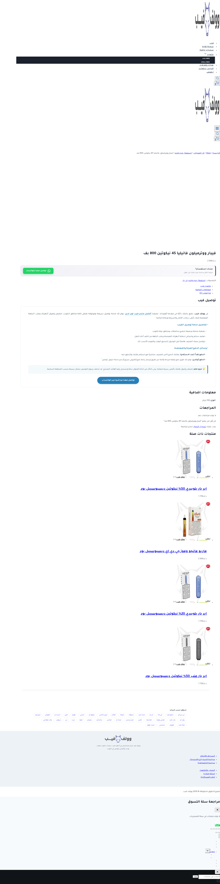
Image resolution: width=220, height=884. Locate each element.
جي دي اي (181, 715)
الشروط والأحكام (207, 756)
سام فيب (99, 720)
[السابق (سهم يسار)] (219, 832)
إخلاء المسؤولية (208, 777)
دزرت (73, 720)
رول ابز (182, 720)
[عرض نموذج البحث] (217, 78)
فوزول (171, 725)
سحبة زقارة (208, 47)
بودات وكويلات (207, 65)
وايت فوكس (47, 720)
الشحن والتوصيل (207, 770)
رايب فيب (172, 720)
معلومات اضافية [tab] (203, 290)
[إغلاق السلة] (217, 810)
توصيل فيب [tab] (205, 286)
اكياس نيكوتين (206, 69)
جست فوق (151, 725)
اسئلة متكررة (209, 774)
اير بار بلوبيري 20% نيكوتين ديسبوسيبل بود (174, 614)
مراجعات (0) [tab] (205, 293)
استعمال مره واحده (196, 281)
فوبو (73, 715)
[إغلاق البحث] (217, 872)
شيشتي (162, 725)
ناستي (82, 715)
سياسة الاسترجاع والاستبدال (202, 760)
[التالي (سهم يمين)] (216, 832)
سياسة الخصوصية (206, 763)
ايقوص (210, 72)
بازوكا (122, 715)
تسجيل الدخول (199, 427)
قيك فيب (181, 725)
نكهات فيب (206, 58)
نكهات (212, 852)
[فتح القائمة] (217, 129)
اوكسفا (149, 720)
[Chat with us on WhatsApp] (217, 825)
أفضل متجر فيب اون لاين (138, 314)
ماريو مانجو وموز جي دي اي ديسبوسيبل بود (173, 551)
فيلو (81, 720)
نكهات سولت (205, 62)
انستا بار (57, 715)
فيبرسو (37, 715)
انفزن (140, 720)
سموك (131, 715)
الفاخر (114, 715)
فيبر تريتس (130, 720)
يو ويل (89, 720)
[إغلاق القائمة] (219, 836)
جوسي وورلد (160, 720)
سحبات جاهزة (207, 50)
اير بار (151, 715)
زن (66, 720)
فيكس (109, 720)
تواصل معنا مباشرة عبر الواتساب (118, 380)
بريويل (58, 720)
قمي (66, 715)
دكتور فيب (170, 715)
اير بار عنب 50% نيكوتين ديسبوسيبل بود (176, 676)
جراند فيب (141, 715)
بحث (195, 877)
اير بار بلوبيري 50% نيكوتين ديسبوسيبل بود (174, 489)
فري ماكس (103, 715)
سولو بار (92, 715)
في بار (185, 281)
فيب (211, 43)
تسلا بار (118, 720)
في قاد (160, 715)
